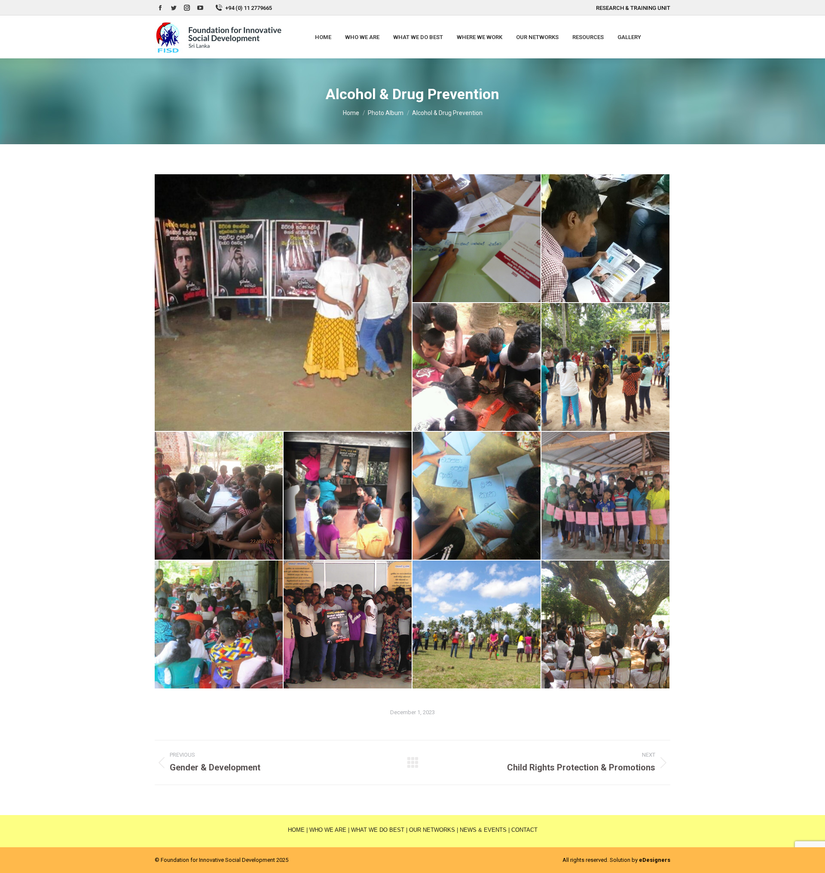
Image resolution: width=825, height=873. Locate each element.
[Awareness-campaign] (283, 302)
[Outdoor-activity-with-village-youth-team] (476, 625)
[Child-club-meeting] (219, 496)
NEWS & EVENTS (483, 830)
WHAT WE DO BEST (377, 830)
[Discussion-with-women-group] (219, 625)
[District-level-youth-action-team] (348, 625)
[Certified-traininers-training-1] (476, 238)
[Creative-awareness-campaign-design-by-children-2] (605, 496)
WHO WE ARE (327, 830)
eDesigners (654, 860)
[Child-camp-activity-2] (605, 367)
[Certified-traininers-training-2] (605, 238)
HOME (296, 830)
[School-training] (605, 625)
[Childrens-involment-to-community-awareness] (348, 496)
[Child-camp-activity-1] (476, 367)
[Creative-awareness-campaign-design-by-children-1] (476, 496)
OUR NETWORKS (432, 830)
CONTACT (524, 830)
